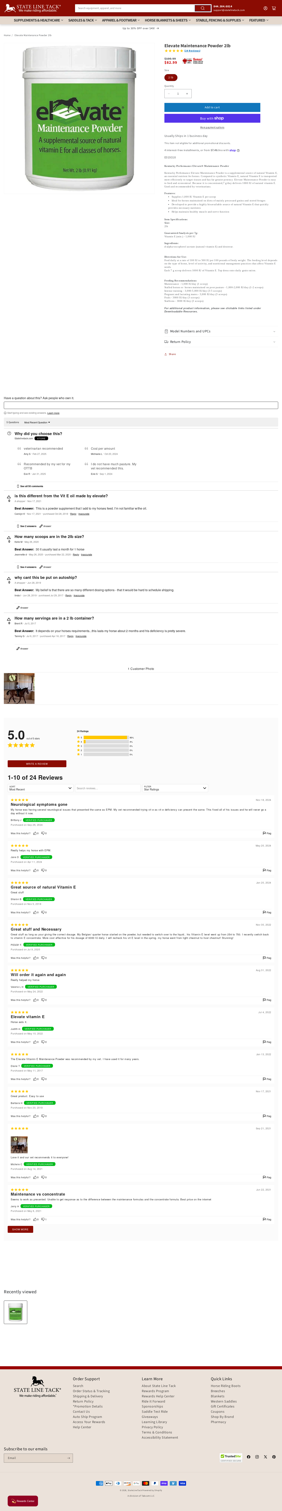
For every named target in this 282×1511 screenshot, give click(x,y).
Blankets (218, 1396)
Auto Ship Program (87, 1417)
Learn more (53, 413)
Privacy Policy (152, 1427)
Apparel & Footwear (119, 20)
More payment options (212, 127)
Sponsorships (152, 1406)
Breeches (218, 1391)
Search (78, 1386)
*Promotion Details (88, 1406)
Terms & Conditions (157, 1432)
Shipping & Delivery (88, 1396)
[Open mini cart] (274, 8)
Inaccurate (83, 513)
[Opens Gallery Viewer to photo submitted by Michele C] (19, 688)
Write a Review (37, 763)
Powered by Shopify (152, 1490)
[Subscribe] (68, 1458)
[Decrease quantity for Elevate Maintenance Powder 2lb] (169, 93)
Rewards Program (155, 1391)
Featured (257, 20)
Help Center (82, 1427)
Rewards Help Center (158, 1396)
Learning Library (154, 1422)
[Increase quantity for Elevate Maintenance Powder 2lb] (187, 93)
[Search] (203, 8)
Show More (20, 1229)
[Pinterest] (274, 1457)
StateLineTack (135, 1490)
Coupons (218, 1411)
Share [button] (172, 354)
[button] (221, 331)
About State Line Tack (159, 1386)
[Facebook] (248, 1457)
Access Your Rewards (89, 1422)
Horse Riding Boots (226, 1386)
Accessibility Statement (160, 1437)
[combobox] (143, 8)
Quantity (169, 86)
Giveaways (150, 1417)
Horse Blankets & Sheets (166, 20)
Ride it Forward (153, 1401)
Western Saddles (224, 1401)
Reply (73, 513)
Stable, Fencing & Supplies (218, 20)
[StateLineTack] (32, 8)
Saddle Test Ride (155, 1411)
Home (7, 35)
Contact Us (81, 1411)
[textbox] (141, 405)
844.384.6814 (223, 6)
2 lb (170, 77)
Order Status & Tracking (91, 1391)
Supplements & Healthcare (37, 20)
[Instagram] (257, 1457)
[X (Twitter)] (265, 1457)
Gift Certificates (223, 1406)
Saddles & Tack (81, 20)
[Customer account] (265, 8)
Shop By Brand (222, 1417)
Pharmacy (218, 1422)
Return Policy (83, 1401)
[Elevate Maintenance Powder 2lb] (15, 1312)
